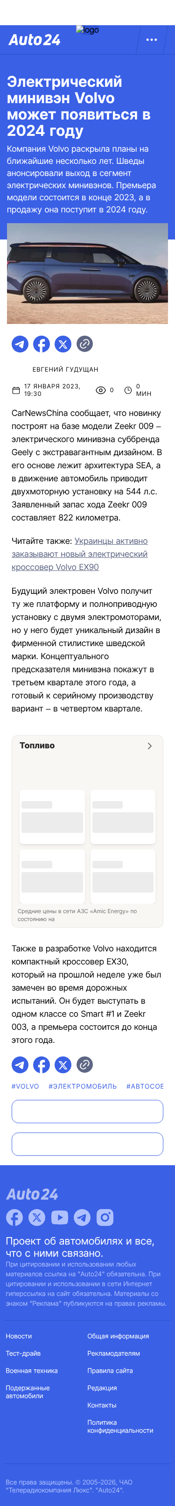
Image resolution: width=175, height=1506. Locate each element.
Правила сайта (110, 1371)
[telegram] (20, 344)
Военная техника (32, 1371)
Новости (19, 1336)
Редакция (102, 1388)
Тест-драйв (23, 1354)
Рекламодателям (114, 1354)
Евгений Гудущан (65, 369)
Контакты (102, 1405)
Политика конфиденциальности (121, 1427)
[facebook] (41, 344)
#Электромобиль (83, 1087)
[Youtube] (59, 1217)
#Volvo (26, 1087)
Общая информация (118, 1336)
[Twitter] (36, 1217)
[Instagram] (105, 1217)
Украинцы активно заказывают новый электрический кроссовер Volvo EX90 (80, 554)
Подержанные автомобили (28, 1392)
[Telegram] (82, 1217)
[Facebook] (14, 1217)
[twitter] (63, 344)
